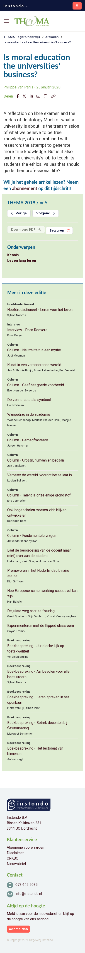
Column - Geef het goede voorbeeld (35, 385)
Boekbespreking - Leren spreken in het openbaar (38, 700)
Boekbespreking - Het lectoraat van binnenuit (35, 751)
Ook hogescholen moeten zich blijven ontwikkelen (36, 513)
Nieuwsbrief (16, 864)
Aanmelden (18, 929)
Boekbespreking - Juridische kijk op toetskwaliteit (35, 648)
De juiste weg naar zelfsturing (31, 611)
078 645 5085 (26, 884)
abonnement (24, 188)
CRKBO (12, 858)
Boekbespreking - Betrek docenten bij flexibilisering (37, 725)
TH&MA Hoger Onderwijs (22, 37)
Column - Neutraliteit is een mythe (34, 350)
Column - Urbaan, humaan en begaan (35, 460)
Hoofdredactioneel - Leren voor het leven (40, 310)
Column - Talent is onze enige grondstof (39, 495)
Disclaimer (15, 853)
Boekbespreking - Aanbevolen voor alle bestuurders (38, 674)
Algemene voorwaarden (25, 847)
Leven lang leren (21, 260)
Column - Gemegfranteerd (27, 440)
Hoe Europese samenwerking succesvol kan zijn (42, 593)
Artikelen (51, 37)
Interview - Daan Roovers (27, 330)
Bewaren (57, 230)
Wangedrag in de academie (28, 414)
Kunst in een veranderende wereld (34, 365)
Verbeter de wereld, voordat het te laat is (39, 475)
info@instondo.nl (28, 894)
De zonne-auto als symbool (29, 400)
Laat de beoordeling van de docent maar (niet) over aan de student (39, 553)
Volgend (43, 213)
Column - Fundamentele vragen (31, 535)
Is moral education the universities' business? (37, 42)
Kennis (13, 255)
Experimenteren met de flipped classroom (40, 625)
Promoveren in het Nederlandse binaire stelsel (38, 573)
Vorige (21, 213)
